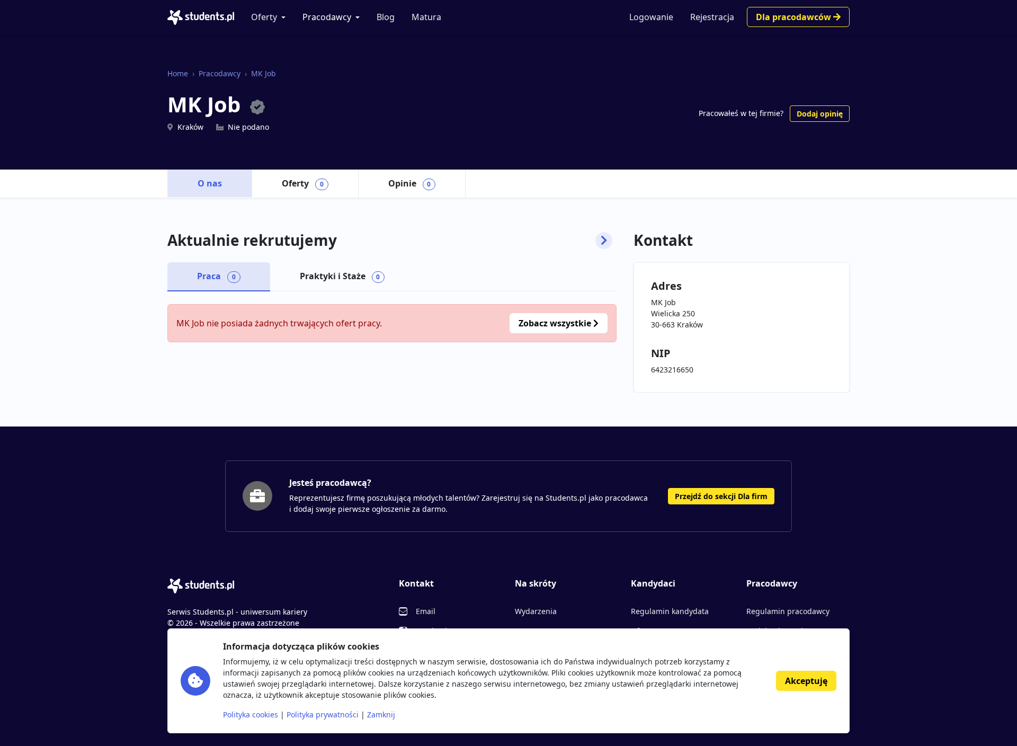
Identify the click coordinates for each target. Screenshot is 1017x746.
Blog (386, 17)
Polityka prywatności (323, 714)
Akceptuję (806, 681)
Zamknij (381, 714)
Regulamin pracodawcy (787, 611)
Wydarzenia (536, 611)
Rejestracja (712, 17)
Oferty (264, 17)
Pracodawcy (326, 17)
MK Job (263, 73)
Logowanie (651, 17)
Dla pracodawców (794, 17)
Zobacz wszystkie (556, 323)
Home (177, 73)
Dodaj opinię (820, 114)
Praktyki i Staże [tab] (340, 276)
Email (425, 611)
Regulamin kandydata (670, 611)
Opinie (409, 183)
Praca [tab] (216, 276)
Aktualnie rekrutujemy (252, 241)
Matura (426, 17)
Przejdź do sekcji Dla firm (721, 496)
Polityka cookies (250, 714)
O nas (210, 183)
